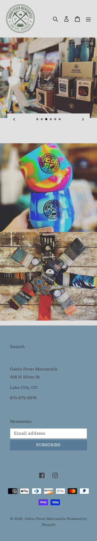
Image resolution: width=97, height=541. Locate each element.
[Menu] (88, 18)
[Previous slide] (13, 118)
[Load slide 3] (46, 119)
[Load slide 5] (55, 119)
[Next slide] (83, 118)
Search (17, 346)
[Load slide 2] (42, 119)
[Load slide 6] (60, 119)
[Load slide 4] (51, 119)
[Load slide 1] (37, 119)
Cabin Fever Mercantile (45, 519)
